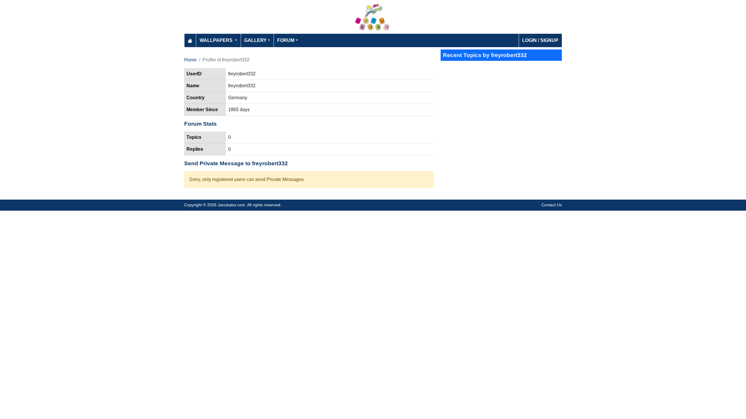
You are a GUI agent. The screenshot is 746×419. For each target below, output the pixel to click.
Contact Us (551, 205)
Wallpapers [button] (217, 40)
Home (190, 59)
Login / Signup (540, 40)
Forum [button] (285, 40)
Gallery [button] (255, 40)
